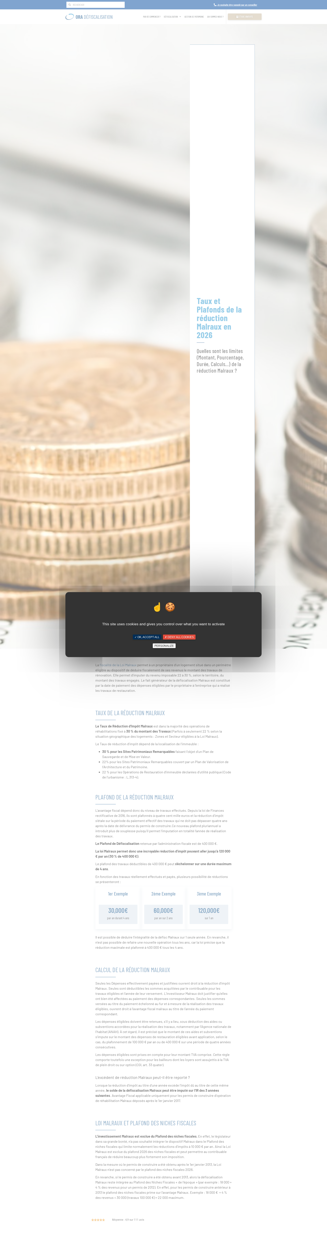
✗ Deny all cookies (179, 637)
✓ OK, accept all (147, 637)
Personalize (164, 645)
